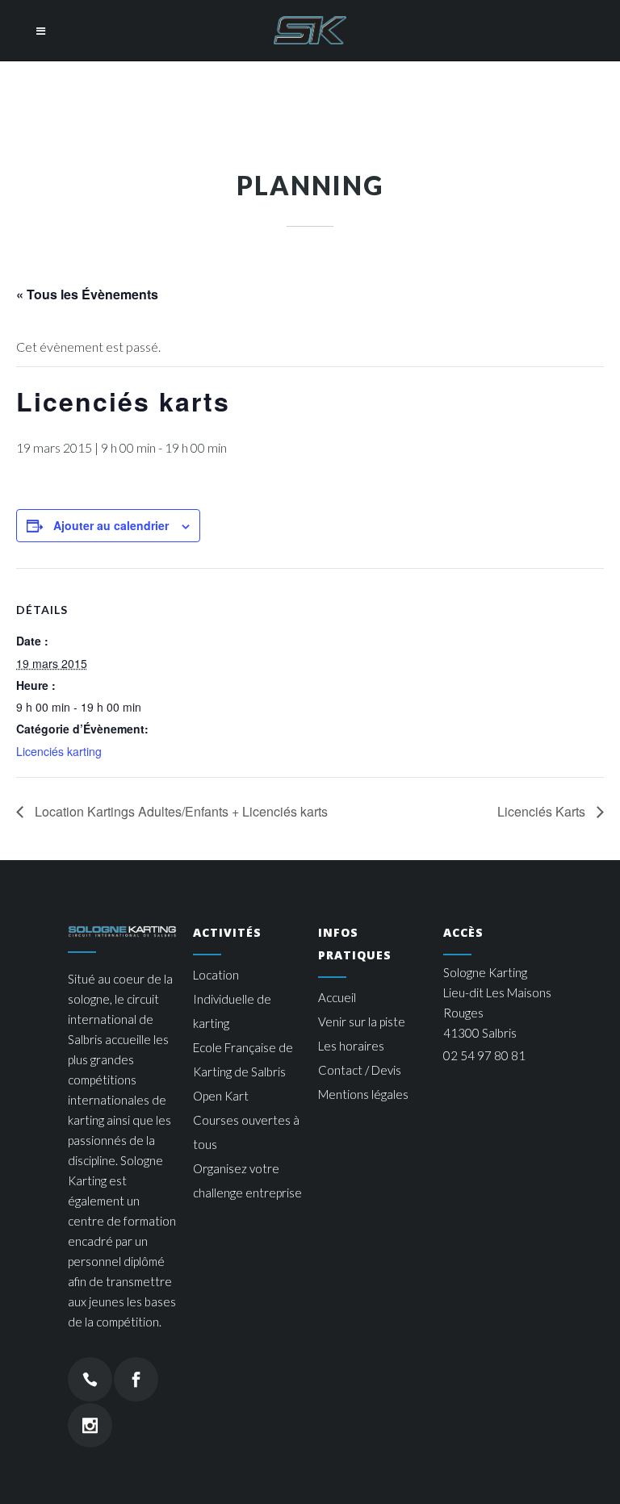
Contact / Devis (359, 1070)
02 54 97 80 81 (484, 1055)
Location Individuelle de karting (232, 998)
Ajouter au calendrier (111, 525)
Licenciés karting (59, 751)
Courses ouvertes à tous (246, 1132)
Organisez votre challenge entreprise (247, 1180)
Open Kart (221, 1095)
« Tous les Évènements (87, 294)
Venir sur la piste (361, 1021)
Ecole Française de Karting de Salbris (243, 1059)
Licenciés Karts (543, 811)
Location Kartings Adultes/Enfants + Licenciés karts (179, 811)
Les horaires (351, 1045)
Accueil (337, 997)
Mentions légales (363, 1094)
